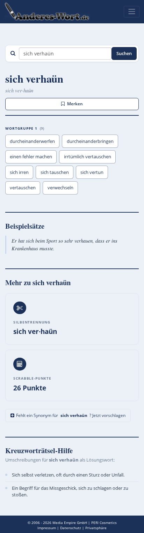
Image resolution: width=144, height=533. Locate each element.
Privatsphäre (96, 527)
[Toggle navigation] (131, 11)
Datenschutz (70, 527)
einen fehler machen (31, 156)
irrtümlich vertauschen (87, 156)
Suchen (124, 53)
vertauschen (23, 187)
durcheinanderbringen (90, 141)
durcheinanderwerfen (32, 141)
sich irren (19, 172)
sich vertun (91, 172)
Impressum (46, 527)
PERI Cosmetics (104, 522)
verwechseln (60, 187)
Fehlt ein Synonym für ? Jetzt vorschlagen (70, 415)
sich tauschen (55, 172)
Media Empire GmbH (69, 522)
